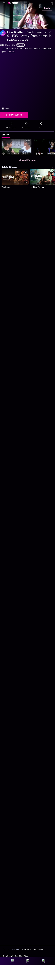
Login (47, 8)
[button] (17, 147)
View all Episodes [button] (27, 160)
